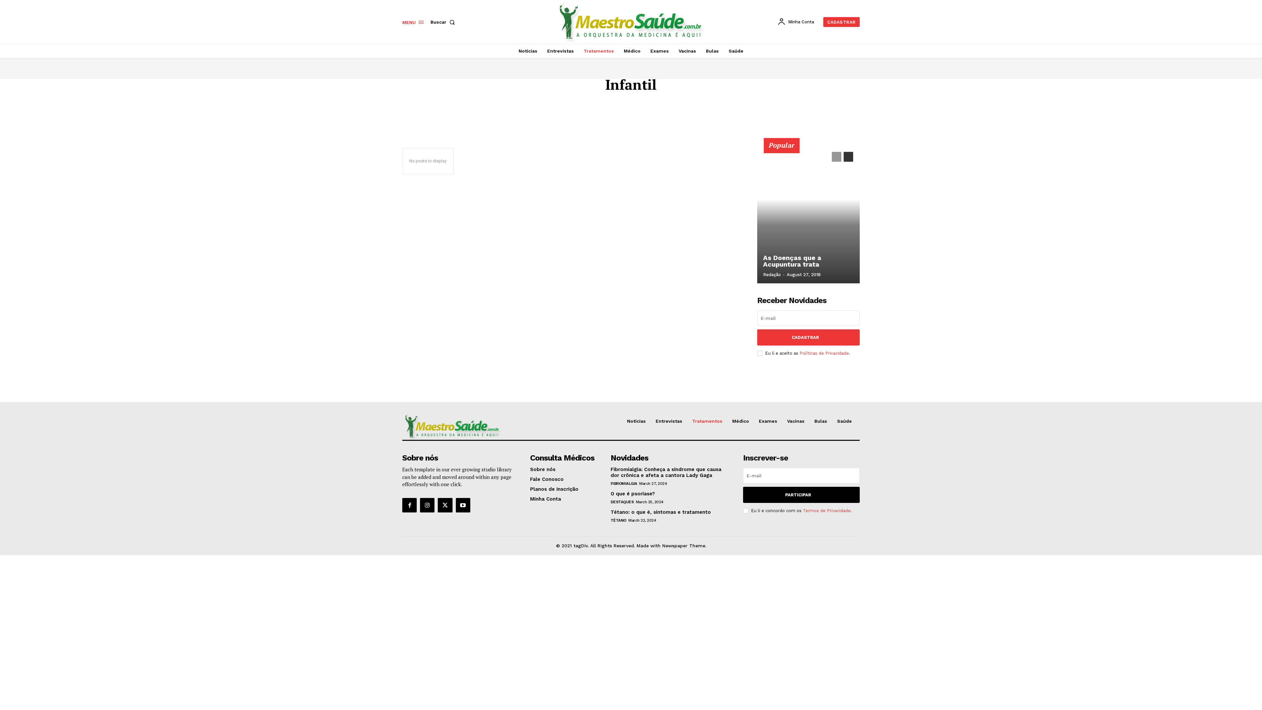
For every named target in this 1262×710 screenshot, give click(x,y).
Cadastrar (805, 337)
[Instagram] (427, 505)
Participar (798, 494)
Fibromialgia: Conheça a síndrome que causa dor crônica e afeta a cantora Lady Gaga (666, 472)
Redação (772, 274)
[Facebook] (409, 505)
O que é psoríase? (633, 494)
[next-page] (848, 157)
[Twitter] (445, 505)
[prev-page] (836, 157)
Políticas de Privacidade (824, 353)
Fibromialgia (624, 483)
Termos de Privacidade (827, 510)
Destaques (622, 502)
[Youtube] (463, 505)
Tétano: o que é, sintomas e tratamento (661, 512)
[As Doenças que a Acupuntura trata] (808, 214)
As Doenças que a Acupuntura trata (792, 261)
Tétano (618, 520)
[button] (444, 22)
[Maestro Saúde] (632, 21)
